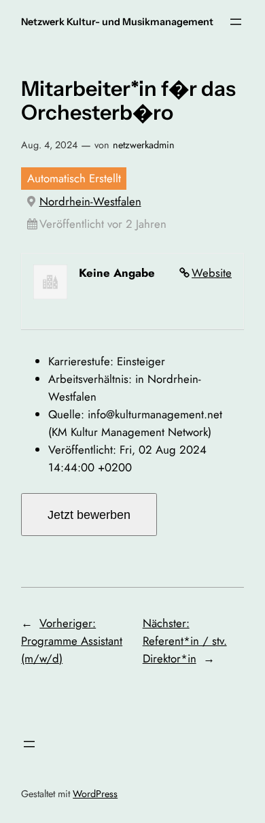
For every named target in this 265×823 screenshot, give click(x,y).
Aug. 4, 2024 (49, 145)
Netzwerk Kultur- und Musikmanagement (117, 22)
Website (212, 273)
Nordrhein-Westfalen (90, 201)
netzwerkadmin (144, 145)
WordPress (95, 794)
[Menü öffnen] (236, 22)
